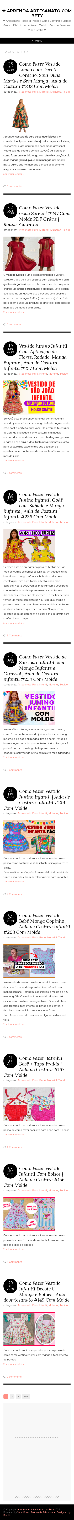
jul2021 (10, 1062)
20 (10, 1283)
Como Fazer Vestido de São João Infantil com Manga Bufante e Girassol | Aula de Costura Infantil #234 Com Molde (35, 668)
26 (10, 63)
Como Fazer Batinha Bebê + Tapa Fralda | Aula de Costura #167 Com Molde (33, 1066)
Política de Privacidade (43, 1512)
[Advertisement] (37, 1469)
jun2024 (10, 795)
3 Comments (14, 770)
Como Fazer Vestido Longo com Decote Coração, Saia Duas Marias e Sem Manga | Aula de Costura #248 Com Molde (35, 75)
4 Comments (14, 1147)
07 (10, 915)
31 (10, 1058)
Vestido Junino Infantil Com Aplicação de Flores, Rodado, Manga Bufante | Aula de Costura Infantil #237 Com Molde (35, 357)
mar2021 (10, 1173)
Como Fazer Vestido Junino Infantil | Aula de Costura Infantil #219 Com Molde (36, 799)
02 (10, 207)
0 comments (14, 186)
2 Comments (14, 635)
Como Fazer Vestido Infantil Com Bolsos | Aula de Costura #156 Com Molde (34, 1176)
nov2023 (10, 920)
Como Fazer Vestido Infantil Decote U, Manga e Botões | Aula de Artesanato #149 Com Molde (36, 1291)
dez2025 (10, 68)
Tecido (66, 91)
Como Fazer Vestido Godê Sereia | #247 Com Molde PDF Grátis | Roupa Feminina (36, 216)
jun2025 (10, 350)
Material (44, 91)
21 (10, 791)
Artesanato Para (28, 91)
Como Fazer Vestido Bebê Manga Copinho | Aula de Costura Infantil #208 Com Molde (36, 923)
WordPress (23, 1512)
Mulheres (55, 91)
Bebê (42, 937)
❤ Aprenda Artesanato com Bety (37, 13)
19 (10, 345)
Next (26, 1396)
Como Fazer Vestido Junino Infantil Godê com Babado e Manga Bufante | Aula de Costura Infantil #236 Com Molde (33, 505)
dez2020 (10, 1287)
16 (10, 494)
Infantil (43, 373)
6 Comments (14, 1261)
